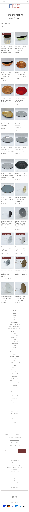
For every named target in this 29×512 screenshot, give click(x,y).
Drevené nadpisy (14, 401)
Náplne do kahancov (14, 413)
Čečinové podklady (14, 351)
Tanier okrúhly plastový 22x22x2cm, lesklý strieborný (21, 126)
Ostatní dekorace (14, 392)
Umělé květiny (14, 331)
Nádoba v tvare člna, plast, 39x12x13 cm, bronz (6, 76)
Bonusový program (14, 471)
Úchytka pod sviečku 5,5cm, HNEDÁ (6, 224)
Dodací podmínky (15, 460)
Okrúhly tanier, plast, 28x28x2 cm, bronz (6, 101)
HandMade (14, 376)
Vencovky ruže (14, 335)
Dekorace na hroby (14, 356)
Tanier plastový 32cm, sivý (7, 200)
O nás (14, 478)
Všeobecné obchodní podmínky (14, 467)
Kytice (14, 333)
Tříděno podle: (5, 23)
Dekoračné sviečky (15, 411)
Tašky (14, 407)
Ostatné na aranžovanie (14, 405)
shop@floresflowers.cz (14, 440)
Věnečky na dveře (14, 378)
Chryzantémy (14, 349)
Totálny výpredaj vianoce (14, 326)
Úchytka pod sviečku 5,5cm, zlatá (20, 200)
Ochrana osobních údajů (14, 465)
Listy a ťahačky (15, 341)
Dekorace (14, 385)
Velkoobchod (14, 425)
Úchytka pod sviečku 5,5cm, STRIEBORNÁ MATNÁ (7, 274)
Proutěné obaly (14, 367)
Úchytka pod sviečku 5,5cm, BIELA (6, 250)
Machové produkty (15, 374)
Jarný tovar (14, 418)
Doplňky (14, 345)
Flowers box (14, 409)
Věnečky (14, 347)
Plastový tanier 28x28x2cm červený (20, 101)
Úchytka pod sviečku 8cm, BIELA (6, 299)
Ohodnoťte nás (14, 487)
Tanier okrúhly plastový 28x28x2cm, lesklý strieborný (21, 151)
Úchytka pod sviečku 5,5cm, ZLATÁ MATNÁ (21, 274)
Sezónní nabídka (14, 416)
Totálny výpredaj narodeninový (14, 328)
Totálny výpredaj (14, 322)
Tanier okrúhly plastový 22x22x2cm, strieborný (7, 151)
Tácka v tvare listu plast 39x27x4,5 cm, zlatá (7, 125)
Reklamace (14, 463)
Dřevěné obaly (14, 369)
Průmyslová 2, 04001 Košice (15, 437)
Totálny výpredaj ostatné (14, 324)
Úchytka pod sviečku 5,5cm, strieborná (20, 250)
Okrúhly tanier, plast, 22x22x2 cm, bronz (20, 75)
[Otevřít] (4, 2)
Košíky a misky (15, 389)
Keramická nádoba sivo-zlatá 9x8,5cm (7, 49)
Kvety (14, 317)
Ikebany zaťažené (14, 358)
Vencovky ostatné (14, 337)
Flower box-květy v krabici (14, 383)
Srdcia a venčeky (14, 387)
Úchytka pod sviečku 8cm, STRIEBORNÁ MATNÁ (20, 225)
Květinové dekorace (14, 380)
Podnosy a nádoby (6, 46)
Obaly (14, 365)
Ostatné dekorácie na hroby (14, 363)
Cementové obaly (14, 372)
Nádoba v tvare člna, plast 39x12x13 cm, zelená (20, 50)
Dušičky (14, 420)
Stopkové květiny (14, 343)
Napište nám (14, 485)
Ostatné (14, 315)
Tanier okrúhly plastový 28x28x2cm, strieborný (7, 176)
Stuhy (14, 403)
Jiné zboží (14, 399)
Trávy (14, 339)
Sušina (14, 354)
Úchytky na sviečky (20, 197)
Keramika (14, 394)
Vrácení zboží (14, 469)
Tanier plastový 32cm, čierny (21, 176)
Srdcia (14, 360)
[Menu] (2, 2)
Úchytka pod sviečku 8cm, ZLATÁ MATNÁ (20, 299)
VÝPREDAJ (14, 313)
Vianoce (14, 319)
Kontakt (14, 480)
